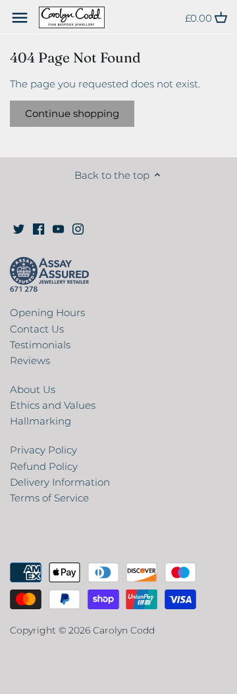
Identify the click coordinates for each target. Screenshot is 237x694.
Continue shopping (72, 113)
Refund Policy (44, 466)
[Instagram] (78, 228)
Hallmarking (40, 421)
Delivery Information (60, 482)
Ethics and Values (52, 405)
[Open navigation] (20, 18)
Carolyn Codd (124, 630)
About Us (32, 389)
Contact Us (37, 329)
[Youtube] (58, 228)
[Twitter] (18, 228)
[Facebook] (38, 228)
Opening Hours (47, 312)
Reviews (30, 360)
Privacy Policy (43, 450)
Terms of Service (49, 498)
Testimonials (40, 344)
